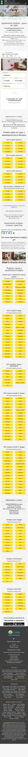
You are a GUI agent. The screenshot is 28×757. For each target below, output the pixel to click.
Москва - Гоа (15, 715)
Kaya (20, 533)
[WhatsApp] (2, 233)
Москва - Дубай (13, 713)
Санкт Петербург (20, 281)
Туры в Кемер (5, 687)
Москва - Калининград (8, 705)
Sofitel (20, 594)
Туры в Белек (13, 686)
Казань (20, 284)
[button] (26, 64)
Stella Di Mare (20, 566)
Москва (7, 281)
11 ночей (7, 148)
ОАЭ (7, 330)
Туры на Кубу (22, 671)
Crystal (7, 542)
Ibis (7, 608)
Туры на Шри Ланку (14, 671)
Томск (20, 298)
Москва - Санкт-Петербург (18, 704)
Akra (20, 548)
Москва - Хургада (8, 710)
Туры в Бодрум (13, 687)
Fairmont (7, 611)
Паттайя (20, 339)
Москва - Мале (22, 715)
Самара (7, 298)
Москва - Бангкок (20, 710)
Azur (7, 581)
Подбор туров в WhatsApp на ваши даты (14, 215)
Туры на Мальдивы (8, 673)
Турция (7, 315)
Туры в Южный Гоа (20, 695)
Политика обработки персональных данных (14, 661)
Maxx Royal (20, 527)
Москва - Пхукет (21, 712)
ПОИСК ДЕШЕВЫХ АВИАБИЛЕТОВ (14, 211)
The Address (7, 594)
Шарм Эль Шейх (20, 327)
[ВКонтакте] (9, 233)
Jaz (7, 578)
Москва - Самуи (6, 713)
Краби (20, 342)
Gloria (20, 536)
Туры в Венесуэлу (8, 676)
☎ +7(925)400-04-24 (19, 124)
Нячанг (20, 347)
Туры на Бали (20, 697)
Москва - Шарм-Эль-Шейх (9, 712)
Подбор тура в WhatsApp (15, 662)
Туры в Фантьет (22, 692)
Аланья (20, 315)
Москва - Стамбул (19, 716)
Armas (7, 548)
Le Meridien (20, 605)
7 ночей (7, 142)
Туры (6, 1)
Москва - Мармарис (19, 709)
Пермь (20, 296)
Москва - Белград (14, 718)
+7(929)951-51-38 (14, 218)
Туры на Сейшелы (20, 673)
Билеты (13, 1)
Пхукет (20, 345)
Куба (20, 353)
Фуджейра (20, 336)
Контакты (14, 644)
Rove (20, 597)
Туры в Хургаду (22, 687)
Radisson (7, 572)
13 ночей (7, 151)
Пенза (7, 296)
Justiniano (7, 536)
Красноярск (20, 290)
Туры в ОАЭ (14, 679)
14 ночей (20, 151)
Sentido (20, 569)
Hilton (20, 578)
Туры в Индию (20, 676)
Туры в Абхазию (6, 670)
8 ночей (20, 142)
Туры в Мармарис (21, 686)
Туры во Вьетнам (22, 674)
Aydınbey (7, 545)
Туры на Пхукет (22, 691)
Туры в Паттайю (6, 692)
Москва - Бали (7, 716)
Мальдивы (7, 356)
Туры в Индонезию (7, 677)
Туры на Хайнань (8, 694)
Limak (7, 530)
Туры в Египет (5, 671)
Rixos (20, 524)
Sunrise (7, 566)
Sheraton (7, 569)
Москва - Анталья (20, 707)
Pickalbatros (20, 572)
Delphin (20, 539)
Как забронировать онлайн (14, 654)
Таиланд (7, 339)
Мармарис (7, 324)
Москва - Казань (21, 705)
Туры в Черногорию (20, 677)
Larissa (20, 530)
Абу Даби (20, 330)
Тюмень (7, 301)
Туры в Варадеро (20, 694)
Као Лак (7, 345)
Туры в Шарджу (6, 691)
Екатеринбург (7, 284)
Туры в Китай (14, 674)
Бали (20, 356)
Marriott (7, 605)
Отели (9, 1)
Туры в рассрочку (14, 656)
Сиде (7, 321)
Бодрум (20, 321)
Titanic (7, 524)
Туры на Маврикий (6, 674)
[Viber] (5, 233)
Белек (7, 318)
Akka (7, 551)
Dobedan (7, 539)
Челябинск (20, 301)
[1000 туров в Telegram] (13, 639)
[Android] (9, 624)
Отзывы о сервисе (14, 657)
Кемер (20, 318)
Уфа (7, 287)
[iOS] (19, 624)
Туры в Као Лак (14, 692)
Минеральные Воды (20, 287)
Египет (20, 324)
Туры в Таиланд (22, 670)
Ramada (7, 599)
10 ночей (20, 145)
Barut (20, 542)
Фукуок (20, 350)
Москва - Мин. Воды (8, 707)
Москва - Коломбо (6, 715)
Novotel (7, 575)
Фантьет (7, 350)
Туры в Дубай (21, 689)
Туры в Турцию (14, 670)
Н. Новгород (7, 293)
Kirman (7, 533)
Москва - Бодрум (8, 709)
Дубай (7, 333)
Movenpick (20, 575)
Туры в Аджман (14, 691)
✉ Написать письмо (14, 647)
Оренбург (20, 293)
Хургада (7, 327)
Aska (20, 545)
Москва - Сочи (6, 704)
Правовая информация (14, 659)
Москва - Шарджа (21, 713)
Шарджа (7, 336)
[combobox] (14, 75)
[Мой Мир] (14, 233)
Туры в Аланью (6, 686)
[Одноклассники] (12, 233)
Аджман (20, 333)
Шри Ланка (7, 353)
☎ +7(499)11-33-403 (8, 124)
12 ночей (20, 148)
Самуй (7, 342)
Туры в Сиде (8, 697)
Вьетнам (7, 347)
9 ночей (7, 145)
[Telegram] (7, 233)
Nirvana (7, 527)
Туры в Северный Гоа (8, 695)
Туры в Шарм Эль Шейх (9, 689)
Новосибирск (7, 290)
